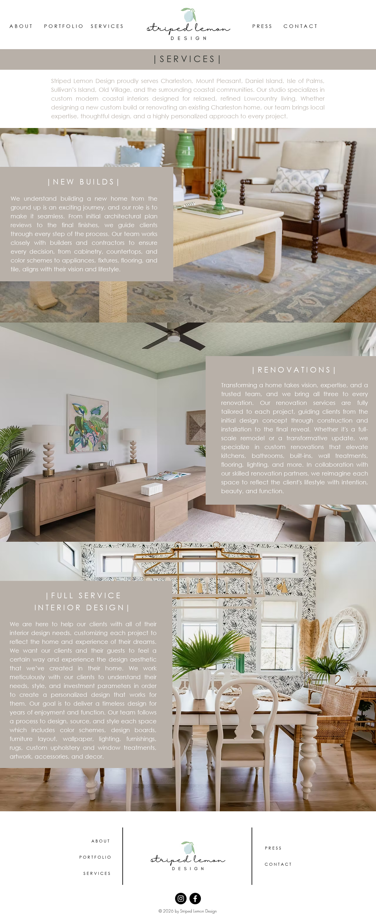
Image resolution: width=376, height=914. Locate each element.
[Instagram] (181, 898)
